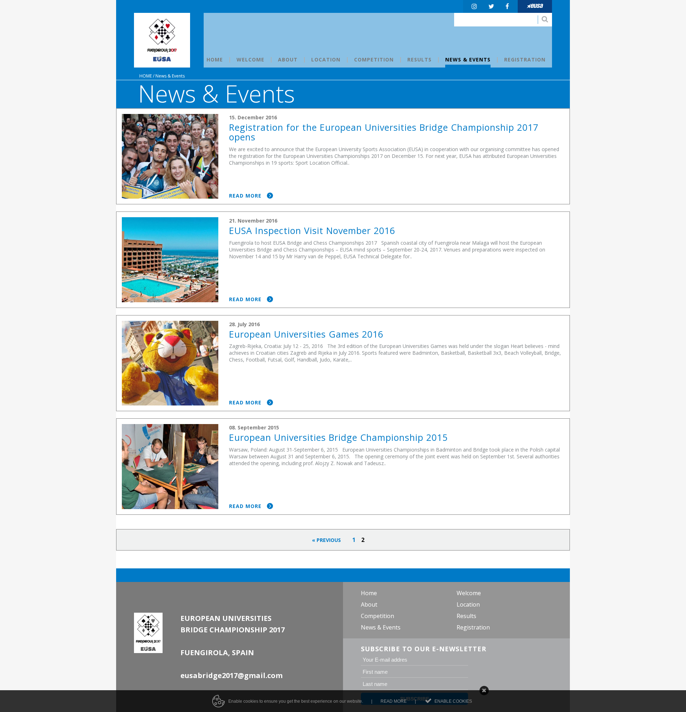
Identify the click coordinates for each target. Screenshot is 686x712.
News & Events (170, 76)
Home (145, 76)
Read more (394, 701)
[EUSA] (535, 6)
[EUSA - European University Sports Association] (162, 40)
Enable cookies (453, 701)
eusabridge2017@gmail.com (231, 675)
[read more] (343, 156)
